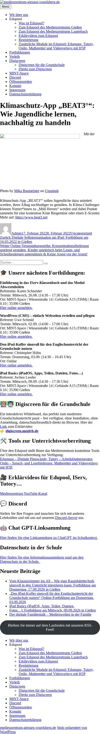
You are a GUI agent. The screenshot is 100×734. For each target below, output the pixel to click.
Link (3, 426)
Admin (16, 233)
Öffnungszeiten (20, 82)
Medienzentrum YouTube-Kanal (23, 494)
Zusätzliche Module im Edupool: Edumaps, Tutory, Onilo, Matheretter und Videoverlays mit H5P (56, 46)
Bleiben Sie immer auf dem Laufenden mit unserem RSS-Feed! (50, 627)
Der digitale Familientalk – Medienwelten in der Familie (50, 614)
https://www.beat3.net (31, 217)
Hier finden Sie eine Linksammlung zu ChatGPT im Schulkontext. (49, 538)
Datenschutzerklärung (25, 94)
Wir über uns (18, 15)
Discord (15, 77)
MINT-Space (19, 73)
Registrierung (28, 40)
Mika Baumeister (26, 191)
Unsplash (52, 191)
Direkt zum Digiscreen (35, 69)
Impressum (17, 90)
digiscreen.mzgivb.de (22, 431)
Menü (5, 6)
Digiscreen (17, 61)
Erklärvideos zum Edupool (38, 36)
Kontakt (15, 86)
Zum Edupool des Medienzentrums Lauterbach (53, 31)
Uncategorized (81, 233)
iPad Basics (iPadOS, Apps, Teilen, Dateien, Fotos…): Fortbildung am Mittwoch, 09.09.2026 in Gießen (52, 608)
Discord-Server (66, 518)
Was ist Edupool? (31, 23)
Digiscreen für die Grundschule (42, 65)
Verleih (14, 56)
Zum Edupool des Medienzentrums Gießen (50, 27)
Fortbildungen (19, 52)
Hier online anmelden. (16, 308)
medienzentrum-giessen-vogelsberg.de (28, 728)
